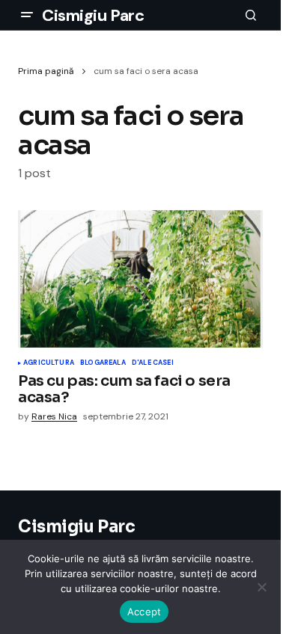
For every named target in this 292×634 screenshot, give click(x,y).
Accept (144, 612)
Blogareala (103, 363)
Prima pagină (46, 71)
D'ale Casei (153, 363)
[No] (262, 586)
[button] (27, 15)
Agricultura (48, 363)
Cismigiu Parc (93, 15)
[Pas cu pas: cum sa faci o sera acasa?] (140, 279)
